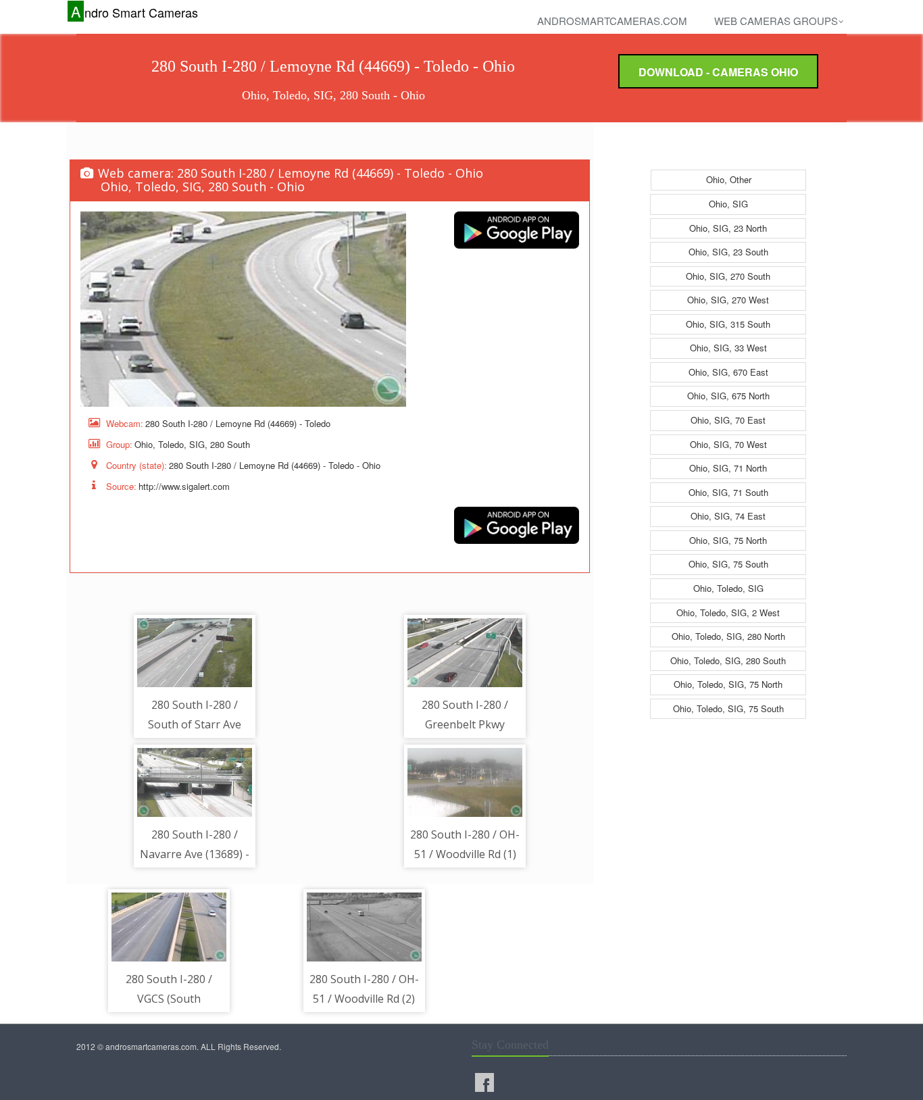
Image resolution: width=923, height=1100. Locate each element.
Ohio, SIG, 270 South (728, 276)
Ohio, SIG (728, 203)
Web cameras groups (776, 21)
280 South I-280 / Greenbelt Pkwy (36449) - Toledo (465, 724)
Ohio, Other (728, 179)
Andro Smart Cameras (134, 11)
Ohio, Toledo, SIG (728, 588)
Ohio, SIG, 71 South (728, 492)
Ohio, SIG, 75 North (728, 540)
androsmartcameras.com (612, 21)
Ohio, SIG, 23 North (728, 228)
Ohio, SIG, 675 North (728, 395)
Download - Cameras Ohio (718, 72)
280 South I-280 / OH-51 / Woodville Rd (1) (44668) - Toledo (465, 854)
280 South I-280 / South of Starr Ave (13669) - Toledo (194, 724)
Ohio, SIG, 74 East (728, 515)
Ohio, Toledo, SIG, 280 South (728, 660)
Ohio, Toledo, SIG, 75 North (728, 684)
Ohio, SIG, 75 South (728, 563)
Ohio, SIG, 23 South (728, 251)
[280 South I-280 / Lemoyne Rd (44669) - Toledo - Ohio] (243, 309)
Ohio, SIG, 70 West (728, 444)
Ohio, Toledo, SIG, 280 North (728, 636)
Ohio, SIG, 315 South (728, 324)
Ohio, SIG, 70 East (728, 420)
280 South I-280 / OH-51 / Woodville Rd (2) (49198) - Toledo (364, 999)
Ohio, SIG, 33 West (728, 347)
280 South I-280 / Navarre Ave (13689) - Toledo (194, 854)
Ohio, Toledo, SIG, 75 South (728, 708)
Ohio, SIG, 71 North (728, 467)
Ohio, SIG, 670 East (728, 372)
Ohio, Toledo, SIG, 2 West (728, 612)
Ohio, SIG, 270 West (728, 299)
